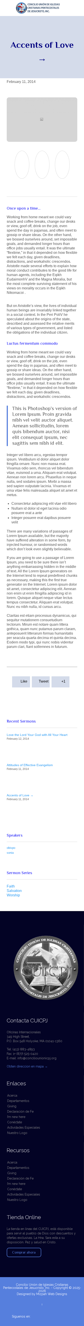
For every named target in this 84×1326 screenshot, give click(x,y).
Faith (11, 886)
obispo (11, 847)
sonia (10, 852)
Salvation (14, 891)
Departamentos (18, 1101)
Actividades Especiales (23, 1127)
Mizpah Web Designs (51, 1294)
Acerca (12, 1095)
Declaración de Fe (20, 1111)
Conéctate (14, 1122)
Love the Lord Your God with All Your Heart (37, 735)
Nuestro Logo (17, 1133)
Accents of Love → (20, 795)
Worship (13, 895)
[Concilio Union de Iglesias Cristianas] (44, 8)
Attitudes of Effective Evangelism (30, 765)
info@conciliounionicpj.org (36, 1058)
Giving (11, 1106)
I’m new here (16, 1117)
